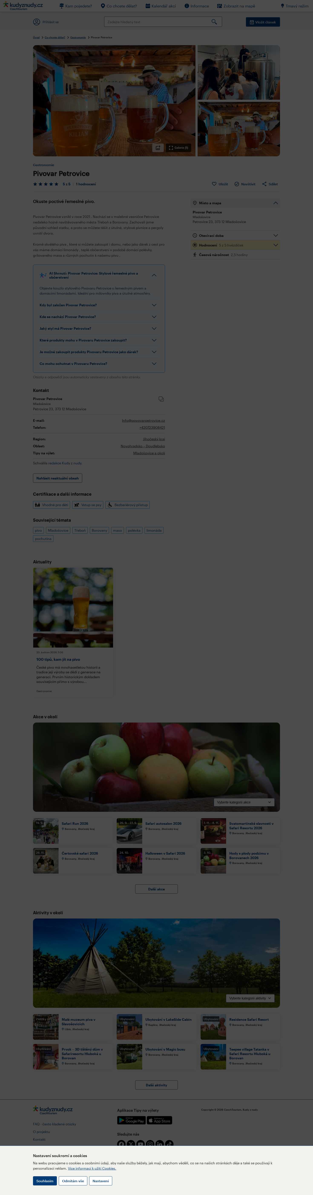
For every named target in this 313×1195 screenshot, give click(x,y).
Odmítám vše (73, 1181)
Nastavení (101, 1181)
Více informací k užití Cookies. (92, 1168)
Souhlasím (44, 1181)
